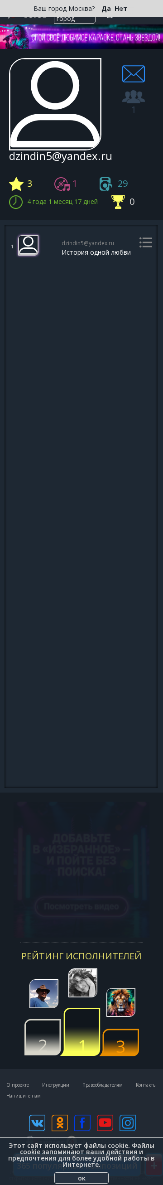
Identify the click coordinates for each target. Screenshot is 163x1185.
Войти (128, 12)
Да (106, 8)
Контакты (146, 1085)
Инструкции (55, 1085)
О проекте (17, 1085)
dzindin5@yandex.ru (88, 244)
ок (82, 1178)
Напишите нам (23, 1096)
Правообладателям (102, 1085)
